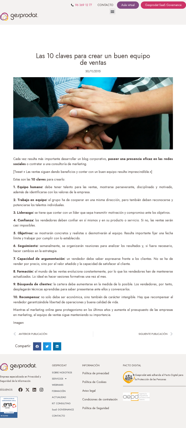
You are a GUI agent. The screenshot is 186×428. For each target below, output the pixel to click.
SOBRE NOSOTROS (62, 372)
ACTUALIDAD (59, 397)
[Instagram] (41, 390)
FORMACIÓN (59, 391)
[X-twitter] (27, 390)
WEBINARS (57, 385)
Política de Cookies (94, 382)
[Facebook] (20, 390)
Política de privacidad (95, 373)
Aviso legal (89, 391)
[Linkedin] (34, 390)
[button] (113, 11)
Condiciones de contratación (100, 399)
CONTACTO (105, 5)
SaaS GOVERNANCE (63, 409)
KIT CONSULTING (61, 403)
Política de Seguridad (95, 408)
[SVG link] (136, 397)
